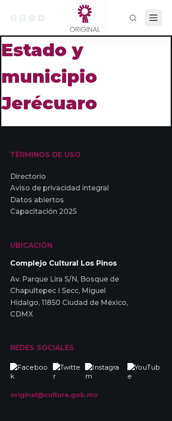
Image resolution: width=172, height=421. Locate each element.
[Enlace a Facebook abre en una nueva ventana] (29, 371)
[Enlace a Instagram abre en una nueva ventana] (104, 371)
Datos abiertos (37, 200)
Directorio (28, 176)
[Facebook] (13, 18)
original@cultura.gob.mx (54, 394)
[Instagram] (32, 18)
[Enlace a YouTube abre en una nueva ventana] (144, 371)
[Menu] (153, 17)
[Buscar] (133, 18)
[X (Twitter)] (22, 18)
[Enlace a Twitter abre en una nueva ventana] (67, 371)
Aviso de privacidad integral (59, 188)
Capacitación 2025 (43, 211)
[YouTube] (41, 18)
